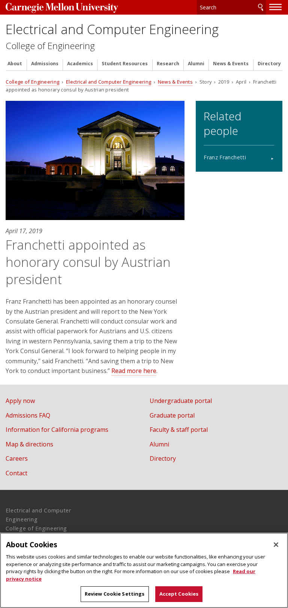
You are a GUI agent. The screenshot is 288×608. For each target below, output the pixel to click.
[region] (144, 570)
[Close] (276, 544)
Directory (269, 64)
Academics (80, 64)
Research (168, 64)
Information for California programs (57, 429)
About (15, 64)
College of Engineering (50, 45)
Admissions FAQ (28, 415)
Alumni (196, 64)
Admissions (44, 64)
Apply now (20, 401)
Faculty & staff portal (179, 429)
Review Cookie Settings (115, 593)
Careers (17, 458)
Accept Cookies (179, 593)
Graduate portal (172, 415)
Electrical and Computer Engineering (112, 29)
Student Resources (125, 64)
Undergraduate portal (181, 401)
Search (260, 7)
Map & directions (29, 444)
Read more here (133, 371)
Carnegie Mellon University (62, 8)
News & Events (231, 64)
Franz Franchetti (225, 157)
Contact (16, 473)
